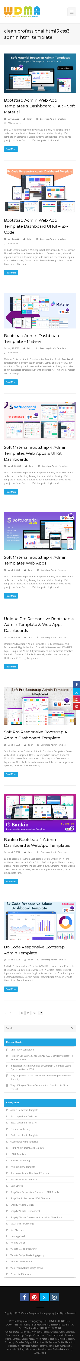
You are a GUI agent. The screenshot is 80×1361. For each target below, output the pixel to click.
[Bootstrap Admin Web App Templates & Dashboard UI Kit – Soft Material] (40, 73)
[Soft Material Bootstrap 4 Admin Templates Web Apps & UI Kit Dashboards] (40, 421)
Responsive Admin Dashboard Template (29, 1173)
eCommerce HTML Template (24, 1141)
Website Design (18, 1242)
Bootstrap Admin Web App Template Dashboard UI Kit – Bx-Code (36, 226)
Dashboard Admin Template (24, 1135)
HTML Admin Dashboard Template (27, 1147)
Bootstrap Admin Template (53, 118)
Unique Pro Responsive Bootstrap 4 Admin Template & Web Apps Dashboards (39, 624)
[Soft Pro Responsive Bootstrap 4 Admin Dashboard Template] (40, 706)
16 (34, 1013)
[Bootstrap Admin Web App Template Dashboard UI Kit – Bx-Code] (40, 191)
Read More (11, 149)
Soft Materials (17, 1230)
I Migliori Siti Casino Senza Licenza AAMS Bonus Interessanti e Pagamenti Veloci (41, 1057)
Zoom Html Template (20, 1274)
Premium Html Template (22, 1166)
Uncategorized (17, 1236)
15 (28, 1013)
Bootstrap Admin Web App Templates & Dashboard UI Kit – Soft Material (39, 106)
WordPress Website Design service (26, 1267)
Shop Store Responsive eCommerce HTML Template (35, 1192)
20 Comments (14, 123)
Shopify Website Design (22, 1204)
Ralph (29, 118)
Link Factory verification (22, 1049)
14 (22, 1013)
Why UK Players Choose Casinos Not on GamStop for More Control (39, 1087)
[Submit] (72, 1028)
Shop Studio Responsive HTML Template (30, 1198)
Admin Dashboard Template (24, 1109)
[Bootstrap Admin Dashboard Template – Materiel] (40, 310)
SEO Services (16, 1185)
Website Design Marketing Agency (27, 1255)
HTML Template (18, 1154)
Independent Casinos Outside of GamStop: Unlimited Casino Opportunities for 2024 (40, 1067)
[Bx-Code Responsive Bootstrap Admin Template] (40, 921)
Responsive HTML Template (23, 1179)
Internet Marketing (20, 1160)
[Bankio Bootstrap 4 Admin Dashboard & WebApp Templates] (40, 813)
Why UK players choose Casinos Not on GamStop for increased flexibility (40, 1077)
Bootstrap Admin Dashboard (24, 1116)
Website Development (21, 1261)
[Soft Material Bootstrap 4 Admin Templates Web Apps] (40, 531)
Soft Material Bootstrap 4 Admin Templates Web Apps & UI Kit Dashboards (35, 453)
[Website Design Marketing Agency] (22, 11)
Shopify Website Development (25, 1210)
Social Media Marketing (21, 1223)
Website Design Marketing (23, 1248)
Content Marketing (20, 1129)
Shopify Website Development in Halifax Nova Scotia (36, 1217)
